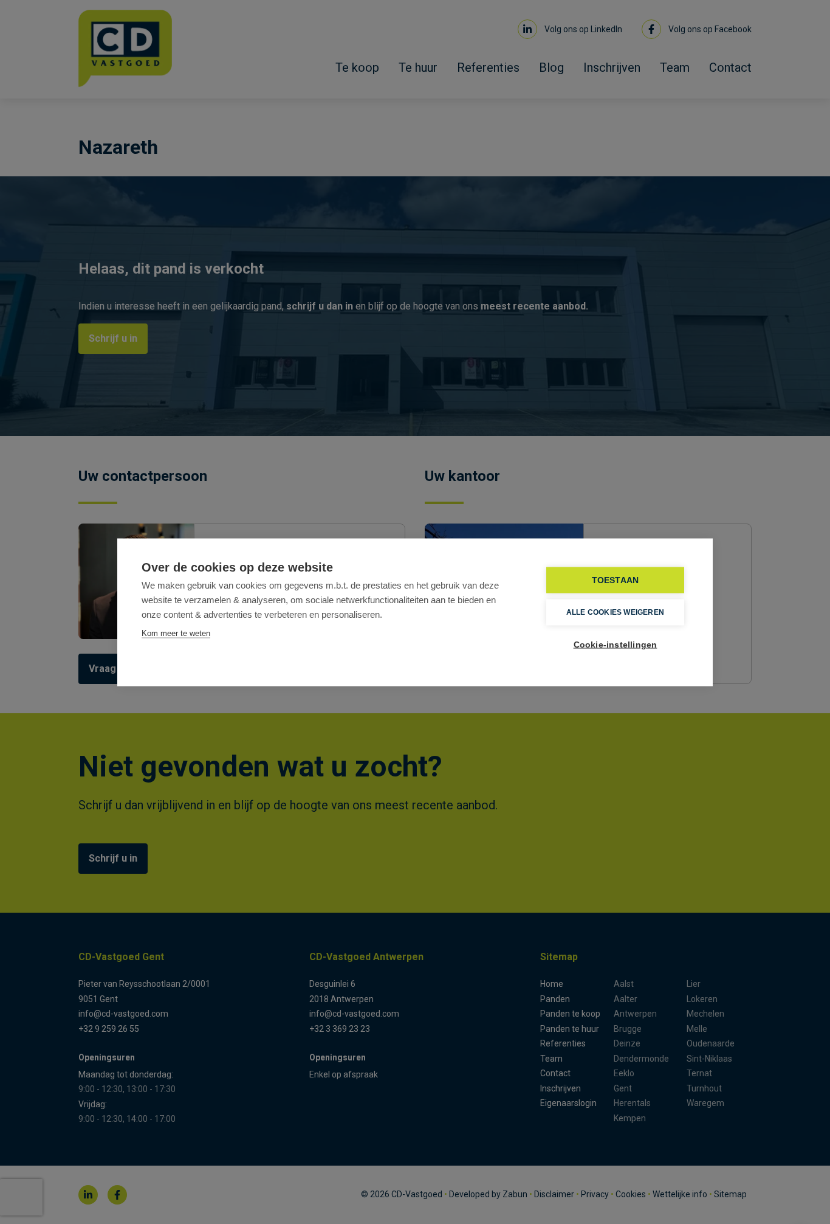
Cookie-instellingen (615, 644)
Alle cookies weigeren (615, 612)
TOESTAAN (615, 579)
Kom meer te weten (176, 632)
